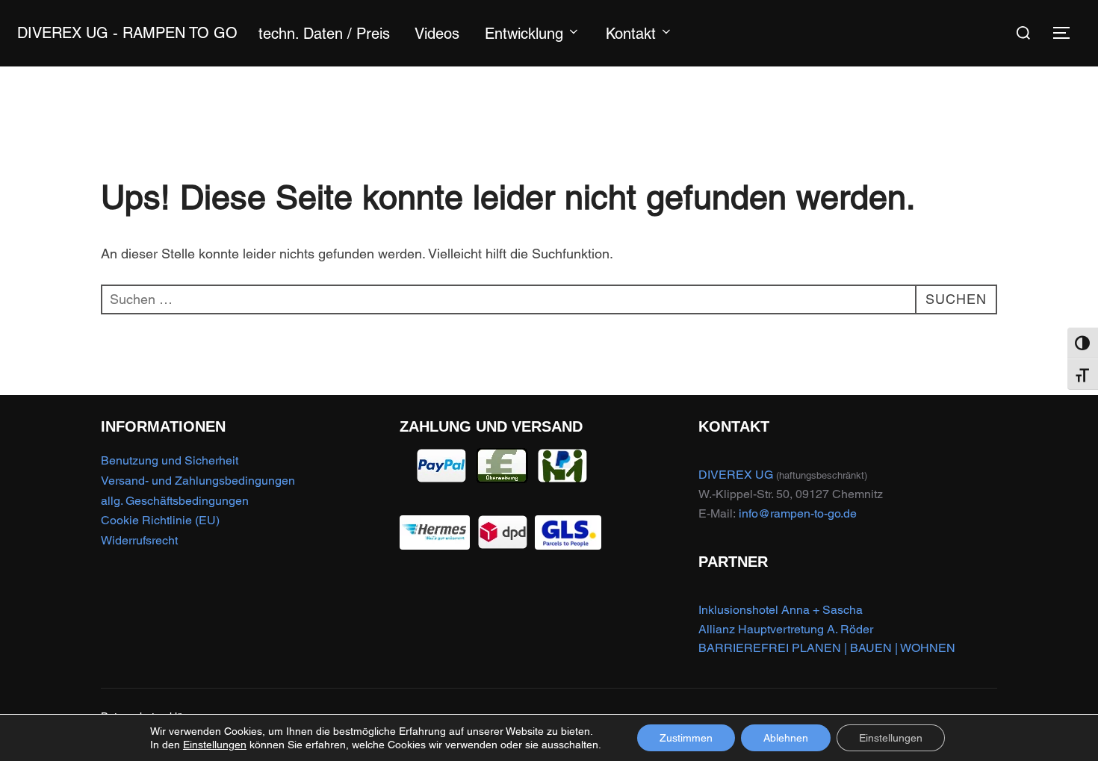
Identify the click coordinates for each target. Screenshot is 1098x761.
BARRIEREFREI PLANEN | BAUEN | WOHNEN (826, 648)
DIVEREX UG (735, 475)
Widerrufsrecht (139, 540)
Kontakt (631, 34)
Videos (437, 34)
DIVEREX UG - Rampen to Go (127, 33)
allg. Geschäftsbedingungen (175, 501)
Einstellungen (214, 745)
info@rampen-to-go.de (798, 513)
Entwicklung (524, 34)
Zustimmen (686, 738)
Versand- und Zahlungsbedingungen (198, 480)
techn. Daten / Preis (324, 34)
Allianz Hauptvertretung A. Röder (785, 629)
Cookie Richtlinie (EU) (160, 520)
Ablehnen (785, 738)
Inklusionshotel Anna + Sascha (780, 610)
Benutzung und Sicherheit (169, 460)
